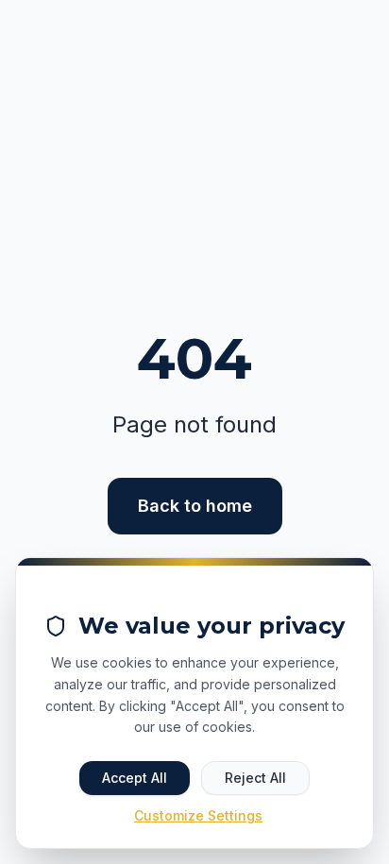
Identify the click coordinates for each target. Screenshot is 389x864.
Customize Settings (198, 815)
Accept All (134, 778)
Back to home (195, 506)
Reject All (255, 778)
